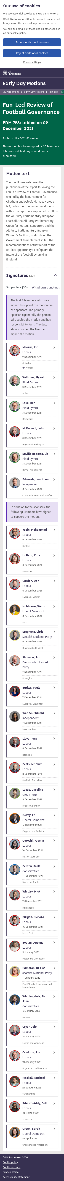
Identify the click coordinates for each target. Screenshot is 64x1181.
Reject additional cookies (32, 53)
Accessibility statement (16, 1177)
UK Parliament (11, 91)
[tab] (17, 288)
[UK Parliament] (12, 72)
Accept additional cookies (32, 42)
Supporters (17, 287)
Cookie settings (32, 62)
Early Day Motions (24, 83)
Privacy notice (11, 1172)
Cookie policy (10, 1162)
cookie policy (18, 33)
